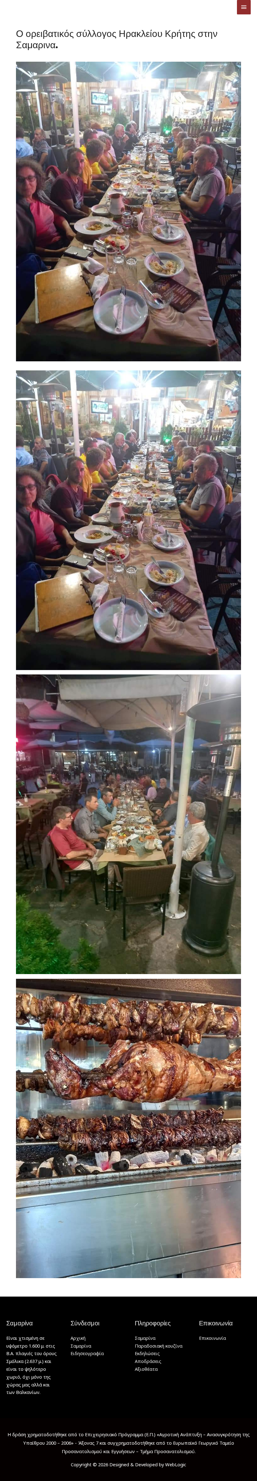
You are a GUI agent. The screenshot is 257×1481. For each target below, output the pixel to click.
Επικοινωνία (212, 1338)
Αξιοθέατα (146, 1369)
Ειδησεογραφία (87, 1353)
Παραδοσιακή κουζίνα (158, 1346)
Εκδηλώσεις (147, 1353)
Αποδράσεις (148, 1361)
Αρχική (78, 1338)
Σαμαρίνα (81, 1346)
